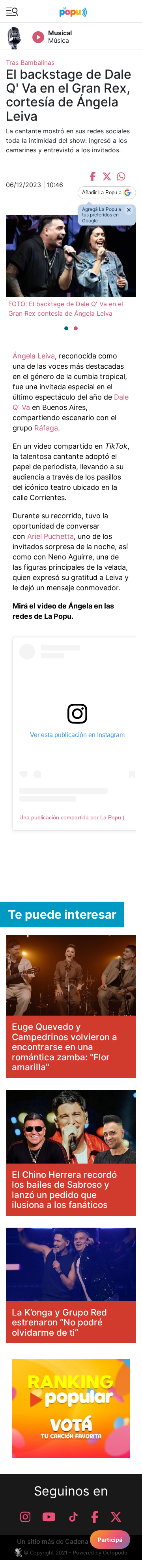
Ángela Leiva (34, 356)
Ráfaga (46, 428)
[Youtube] (49, 1517)
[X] (116, 1517)
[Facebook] (95, 1517)
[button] (66, 328)
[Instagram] (25, 1517)
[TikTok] (73, 1517)
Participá (110, 1539)
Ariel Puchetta (50, 536)
